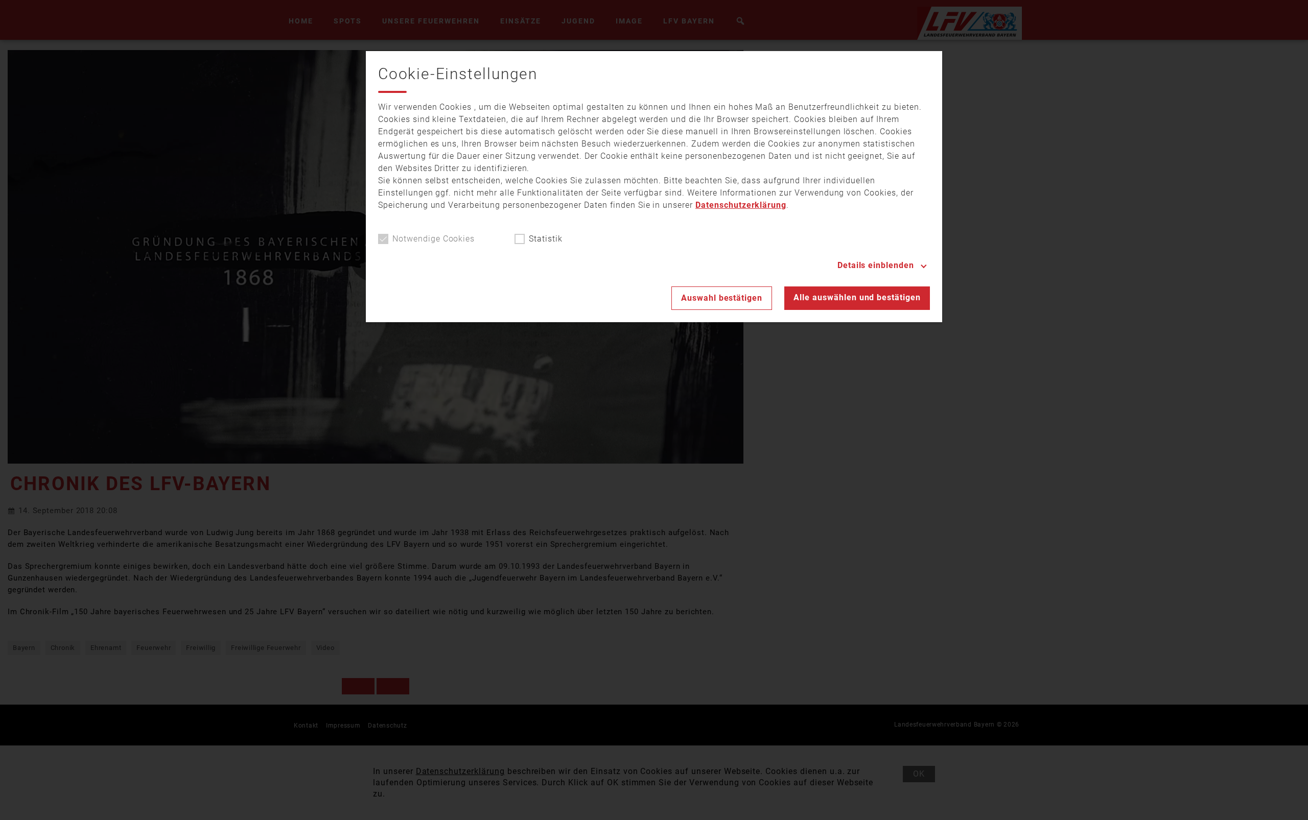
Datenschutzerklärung (740, 205)
